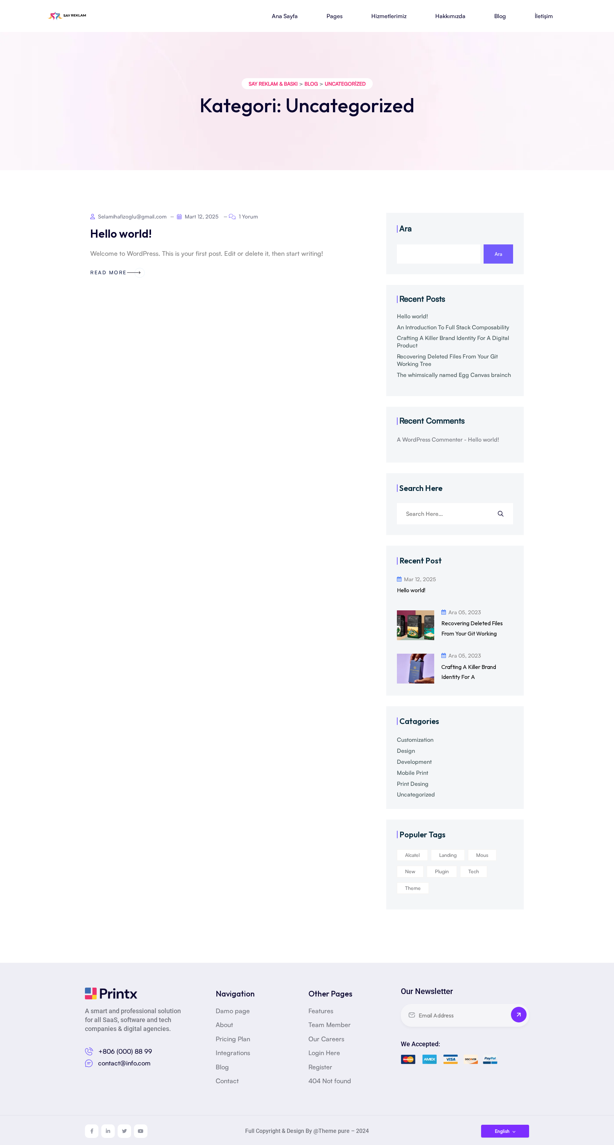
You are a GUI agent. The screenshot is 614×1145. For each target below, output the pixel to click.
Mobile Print (412, 772)
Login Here (324, 1053)
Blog (500, 16)
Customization (415, 739)
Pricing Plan (233, 1039)
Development (414, 761)
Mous (482, 855)
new (410, 871)
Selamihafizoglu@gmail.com (132, 216)
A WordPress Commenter (430, 439)
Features (320, 1011)
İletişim (544, 16)
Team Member (329, 1024)
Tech (473, 871)
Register (320, 1067)
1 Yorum (247, 216)
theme (413, 888)
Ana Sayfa (285, 16)
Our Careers (326, 1039)
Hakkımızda (450, 16)
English (503, 1131)
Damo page (233, 1011)
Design (406, 750)
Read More (108, 272)
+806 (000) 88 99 (125, 1051)
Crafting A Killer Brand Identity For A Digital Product (453, 341)
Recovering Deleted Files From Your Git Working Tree (447, 360)
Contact (227, 1081)
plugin (442, 871)
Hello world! (121, 233)
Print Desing (413, 783)
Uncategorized (416, 794)
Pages (335, 16)
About (224, 1024)
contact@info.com (124, 1063)
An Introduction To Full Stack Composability (453, 327)
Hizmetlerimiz (388, 16)
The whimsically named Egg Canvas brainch (454, 374)
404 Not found (329, 1081)
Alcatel (412, 855)
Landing (448, 855)
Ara (405, 228)
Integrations (233, 1053)
